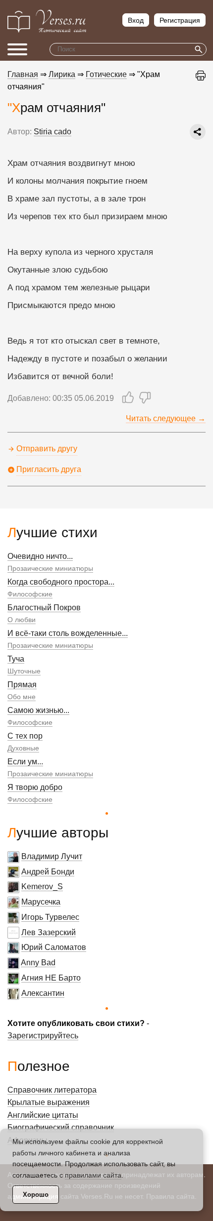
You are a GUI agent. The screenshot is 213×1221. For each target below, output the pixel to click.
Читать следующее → (166, 418)
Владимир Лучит (51, 856)
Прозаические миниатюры (50, 568)
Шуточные (24, 671)
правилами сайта (93, 1175)
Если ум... (25, 761)
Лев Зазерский (48, 932)
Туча (15, 659)
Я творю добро (34, 787)
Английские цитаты (42, 1115)
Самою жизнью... (38, 710)
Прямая (22, 684)
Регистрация (180, 20)
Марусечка (40, 902)
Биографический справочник (60, 1127)
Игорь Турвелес (50, 917)
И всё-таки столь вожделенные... (67, 633)
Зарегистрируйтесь (42, 1035)
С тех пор (25, 736)
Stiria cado (52, 131)
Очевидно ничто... (40, 556)
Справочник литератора (52, 1090)
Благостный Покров (44, 607)
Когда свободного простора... (60, 582)
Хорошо (36, 1194)
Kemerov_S (42, 886)
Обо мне (21, 697)
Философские (30, 594)
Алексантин (42, 993)
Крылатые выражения (48, 1102)
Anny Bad (38, 962)
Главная (22, 74)
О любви (21, 620)
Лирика (62, 74)
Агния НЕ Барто (51, 978)
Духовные (23, 748)
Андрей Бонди (47, 871)
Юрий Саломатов (53, 947)
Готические (106, 74)
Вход (136, 20)
